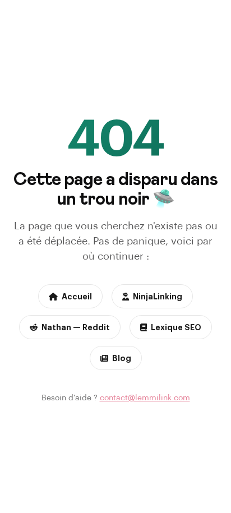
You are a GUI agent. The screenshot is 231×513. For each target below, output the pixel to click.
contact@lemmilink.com (145, 397)
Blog (121, 357)
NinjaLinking (157, 296)
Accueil (77, 296)
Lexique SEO (176, 326)
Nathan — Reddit (75, 326)
